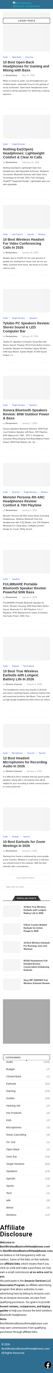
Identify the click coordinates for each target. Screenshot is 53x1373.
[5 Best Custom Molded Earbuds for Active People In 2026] (12, 929)
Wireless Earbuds (14, 684)
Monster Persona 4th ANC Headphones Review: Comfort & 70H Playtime (24, 501)
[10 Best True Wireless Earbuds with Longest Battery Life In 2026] (26, 648)
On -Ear (28, 1142)
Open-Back (16, 57)
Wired (28, 1207)
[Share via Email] (34, 101)
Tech (28, 1193)
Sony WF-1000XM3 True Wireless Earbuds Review (37, 981)
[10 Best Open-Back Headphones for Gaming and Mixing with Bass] (26, 40)
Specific (30, 234)
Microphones (17, 753)
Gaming (28, 1091)
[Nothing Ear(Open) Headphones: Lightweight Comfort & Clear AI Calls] (26, 127)
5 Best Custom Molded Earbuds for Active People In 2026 (35, 928)
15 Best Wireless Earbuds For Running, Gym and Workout (37, 945)
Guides (28, 1098)
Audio (5, 57)
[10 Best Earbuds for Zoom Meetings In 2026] (26, 819)
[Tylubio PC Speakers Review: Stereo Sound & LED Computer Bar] (26, 301)
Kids (28, 1120)
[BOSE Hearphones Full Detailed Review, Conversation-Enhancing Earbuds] (12, 965)
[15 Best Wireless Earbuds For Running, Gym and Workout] (12, 947)
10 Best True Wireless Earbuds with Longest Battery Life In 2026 (20, 675)
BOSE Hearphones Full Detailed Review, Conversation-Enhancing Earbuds (36, 965)
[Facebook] (48, 1365)
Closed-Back (28, 1076)
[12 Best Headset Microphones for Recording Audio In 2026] (26, 735)
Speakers (33, 318)
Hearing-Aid (28, 1105)
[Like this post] (19, 101)
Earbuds (15, 666)
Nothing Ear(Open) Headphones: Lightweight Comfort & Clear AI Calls (23, 153)
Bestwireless (11, 75)
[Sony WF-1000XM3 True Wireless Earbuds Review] (12, 984)
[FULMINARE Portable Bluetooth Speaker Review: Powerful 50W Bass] (26, 562)
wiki (28, 1200)
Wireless (42, 234)
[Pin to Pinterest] (30, 101)
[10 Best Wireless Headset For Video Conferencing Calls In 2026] (26, 217)
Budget (28, 1069)
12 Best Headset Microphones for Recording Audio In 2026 (25, 762)
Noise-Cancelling (28, 1134)
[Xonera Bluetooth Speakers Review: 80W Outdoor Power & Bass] (26, 388)
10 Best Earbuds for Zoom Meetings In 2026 (24, 844)
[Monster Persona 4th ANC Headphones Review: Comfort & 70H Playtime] (26, 475)
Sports (28, 1185)
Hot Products (17, 234)
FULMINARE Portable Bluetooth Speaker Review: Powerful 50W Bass (25, 588)
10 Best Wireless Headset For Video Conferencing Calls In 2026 (23, 243)
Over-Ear (29, 57)
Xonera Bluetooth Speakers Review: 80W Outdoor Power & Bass (26, 414)
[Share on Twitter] (27, 101)
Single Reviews (18, 144)
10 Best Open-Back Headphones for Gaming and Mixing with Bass (26, 66)
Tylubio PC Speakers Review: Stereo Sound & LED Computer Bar (26, 327)
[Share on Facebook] (23, 101)
